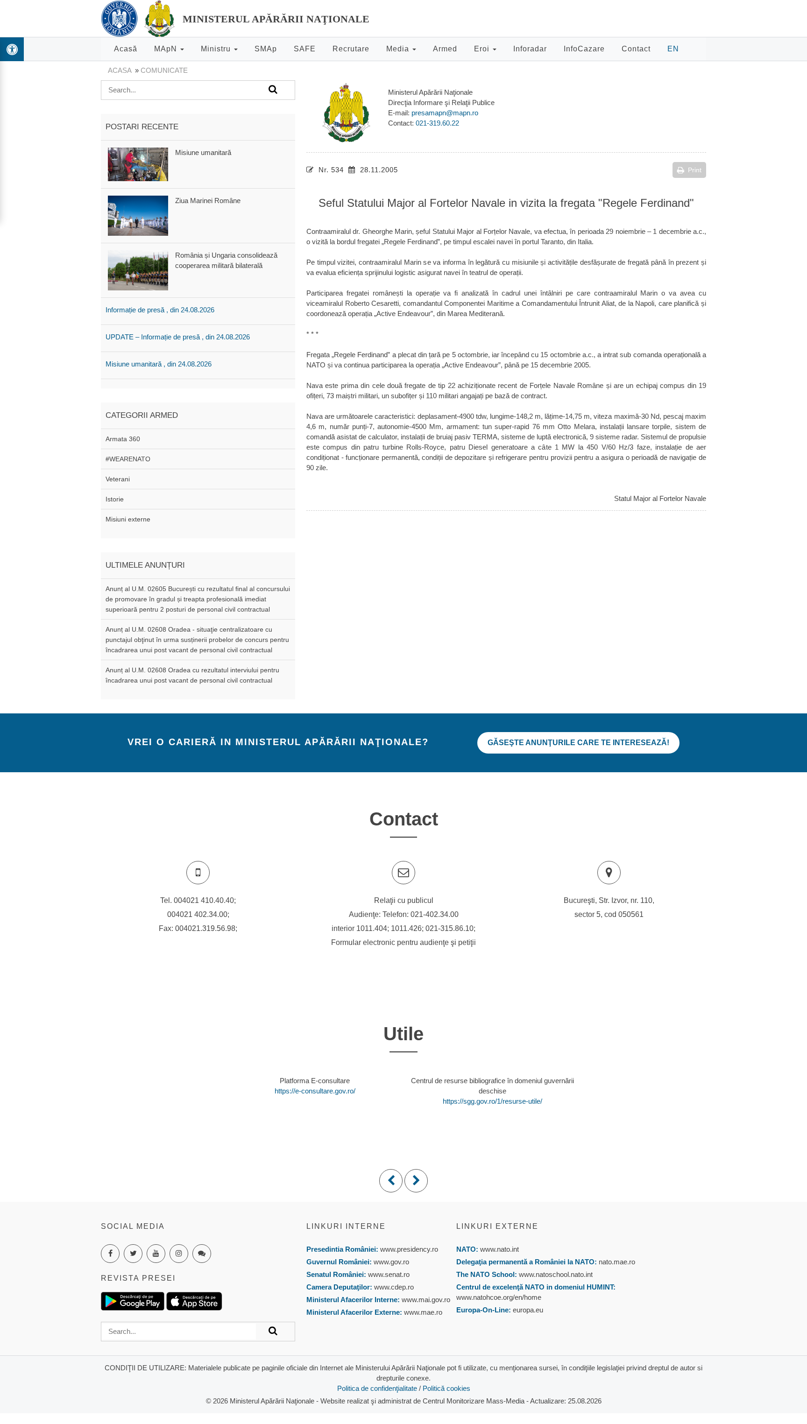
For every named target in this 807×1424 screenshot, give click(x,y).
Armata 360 (123, 439)
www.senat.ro (388, 1274)
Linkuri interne (346, 1226)
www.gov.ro (391, 1262)
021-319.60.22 (437, 123)
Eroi (483, 49)
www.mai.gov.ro (425, 1300)
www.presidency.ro (409, 1249)
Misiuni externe (128, 519)
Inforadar (530, 49)
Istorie (115, 499)
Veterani (118, 479)
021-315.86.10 (449, 928)
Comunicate (164, 70)
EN (673, 49)
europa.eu (528, 1310)
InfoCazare (584, 49)
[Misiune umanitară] (138, 164)
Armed (445, 49)
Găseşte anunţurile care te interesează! (578, 743)
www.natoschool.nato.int (556, 1274)
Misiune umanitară (203, 152)
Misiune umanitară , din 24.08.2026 (159, 364)
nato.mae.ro (617, 1262)
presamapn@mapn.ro (444, 113)
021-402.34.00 (435, 914)
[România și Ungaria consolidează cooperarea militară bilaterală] (138, 270)
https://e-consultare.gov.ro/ (315, 1091)
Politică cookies (446, 1388)
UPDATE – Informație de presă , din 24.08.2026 (178, 337)
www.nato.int (499, 1249)
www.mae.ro (422, 1312)
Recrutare (351, 49)
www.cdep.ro (393, 1287)
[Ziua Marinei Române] (138, 215)
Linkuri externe (497, 1226)
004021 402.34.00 (197, 914)
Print (694, 170)
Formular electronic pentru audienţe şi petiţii (403, 942)
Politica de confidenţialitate (377, 1388)
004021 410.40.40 (204, 900)
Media (398, 49)
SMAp (266, 49)
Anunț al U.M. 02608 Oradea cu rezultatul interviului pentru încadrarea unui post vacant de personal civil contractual (192, 675)
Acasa (119, 70)
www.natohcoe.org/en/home (498, 1297)
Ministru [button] (217, 49)
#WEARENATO (128, 459)
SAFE (305, 49)
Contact (636, 49)
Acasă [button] (125, 49)
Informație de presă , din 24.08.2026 (160, 310)
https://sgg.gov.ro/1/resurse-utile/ (492, 1101)
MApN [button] (166, 49)
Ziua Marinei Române (208, 200)
